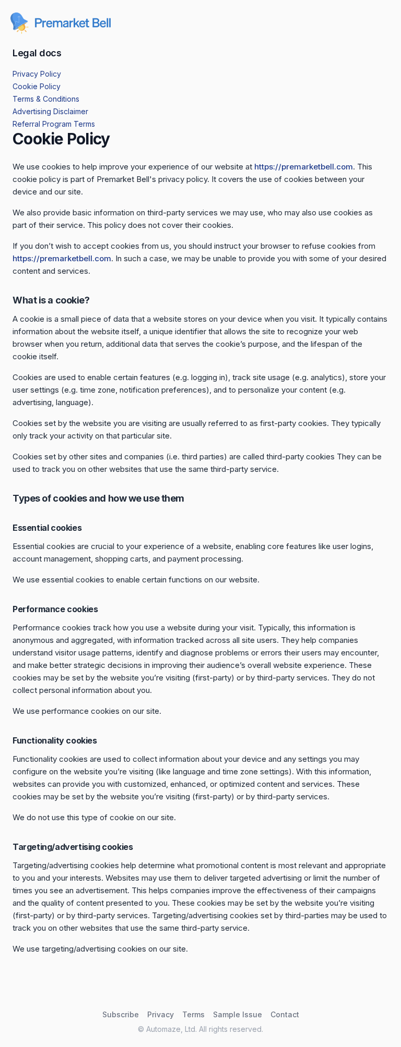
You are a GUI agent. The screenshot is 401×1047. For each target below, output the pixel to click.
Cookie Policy (37, 86)
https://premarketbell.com (303, 167)
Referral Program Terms (54, 123)
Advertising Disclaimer (50, 111)
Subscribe (120, 1014)
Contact (284, 1014)
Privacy (160, 1014)
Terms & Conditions (46, 98)
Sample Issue (237, 1014)
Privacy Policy (37, 73)
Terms (193, 1014)
